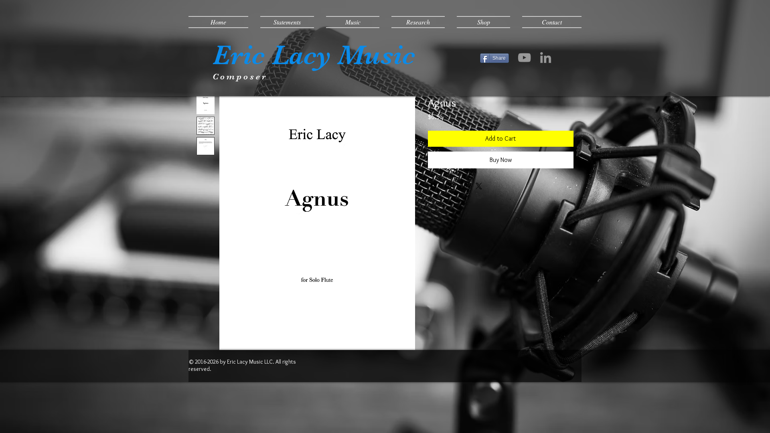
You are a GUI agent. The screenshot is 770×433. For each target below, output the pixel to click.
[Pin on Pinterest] (448, 186)
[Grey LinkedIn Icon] (545, 57)
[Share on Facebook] (433, 186)
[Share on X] (479, 186)
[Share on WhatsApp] (463, 186)
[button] (287, 22)
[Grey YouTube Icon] (524, 57)
